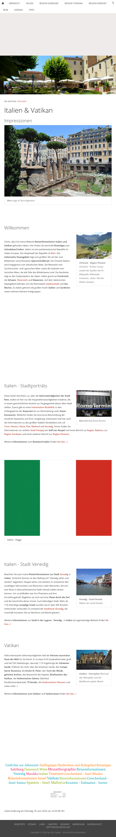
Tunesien (56, 773)
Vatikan (53, 778)
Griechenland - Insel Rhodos (83, 774)
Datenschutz (94, 824)
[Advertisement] (58, 34)
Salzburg (17, 769)
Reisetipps (103, 765)
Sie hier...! (71, 693)
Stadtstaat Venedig (53, 608)
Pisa (28, 426)
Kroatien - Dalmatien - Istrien (86, 783)
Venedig (49, 426)
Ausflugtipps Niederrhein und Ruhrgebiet (67, 765)
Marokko (32, 774)
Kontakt (65, 824)
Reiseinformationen (73, 778)
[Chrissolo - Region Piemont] (94, 245)
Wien (43, 769)
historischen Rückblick (43, 407)
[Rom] (94, 403)
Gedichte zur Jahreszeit (21, 765)
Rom (53, 253)
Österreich (22, 280)
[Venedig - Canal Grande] (94, 582)
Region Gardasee (13, 434)
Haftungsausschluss (58, 827)
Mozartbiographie (62, 769)
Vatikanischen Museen (54, 682)
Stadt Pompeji (37, 430)
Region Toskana (95, 430)
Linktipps (53, 824)
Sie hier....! (62, 441)
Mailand (35, 426)
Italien (43, 774)
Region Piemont (61, 434)
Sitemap (32, 824)
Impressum (78, 824)
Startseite (21, 101)
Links (42, 824)
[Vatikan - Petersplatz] (94, 660)
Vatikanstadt (52, 283)
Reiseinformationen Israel (27, 778)
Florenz (14, 426)
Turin (7, 426)
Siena (22, 426)
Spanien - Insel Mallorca (45, 782)
